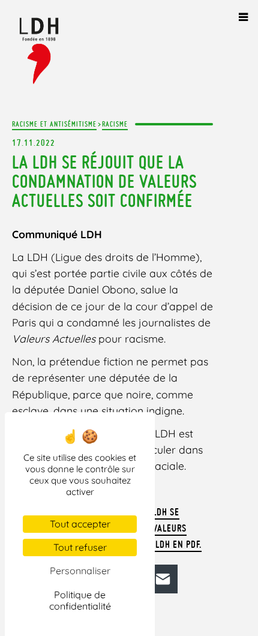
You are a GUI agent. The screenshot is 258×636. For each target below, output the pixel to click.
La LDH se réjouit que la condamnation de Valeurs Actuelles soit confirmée (104, 181)
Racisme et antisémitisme (54, 123)
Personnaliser (80, 571)
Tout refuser (80, 547)
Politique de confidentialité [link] (80, 600)
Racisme (115, 123)
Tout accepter (80, 524)
